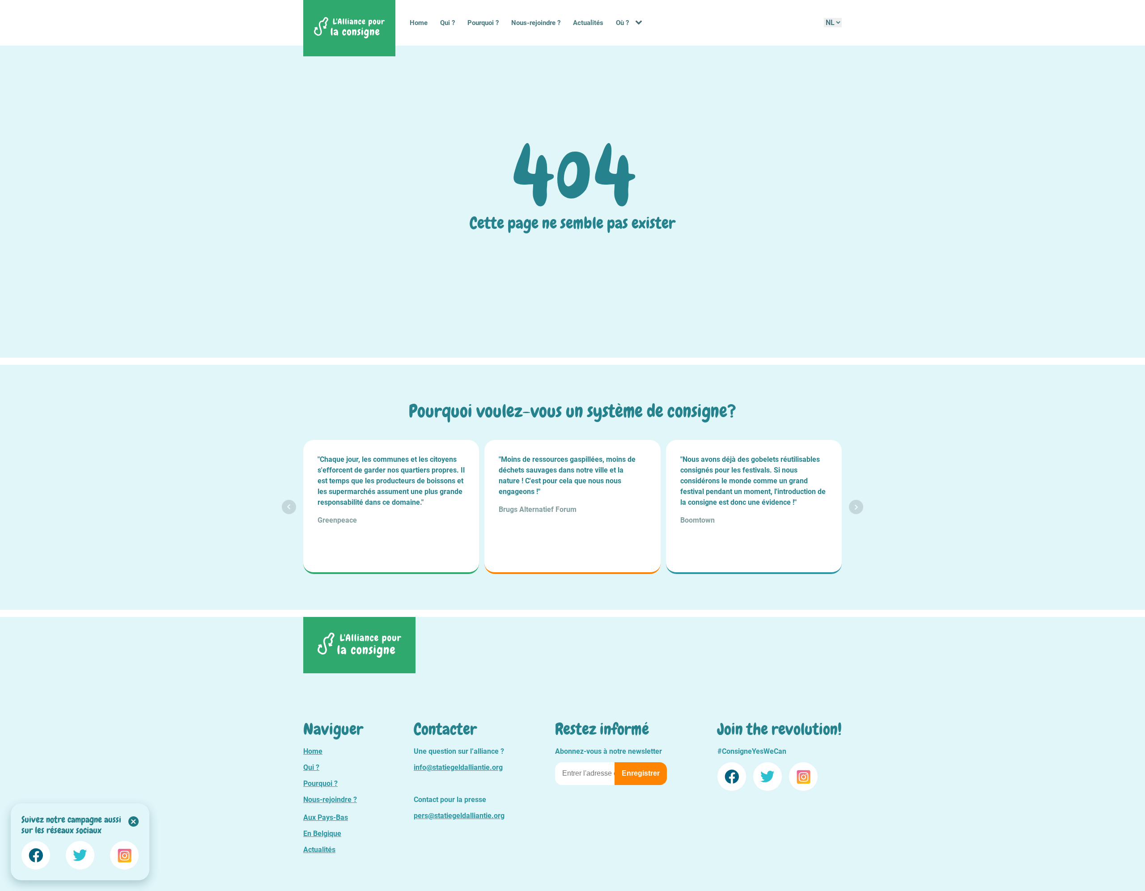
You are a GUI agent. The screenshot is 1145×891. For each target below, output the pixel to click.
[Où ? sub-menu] (640, 22)
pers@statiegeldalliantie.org (459, 815)
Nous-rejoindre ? (535, 23)
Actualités (588, 23)
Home (419, 23)
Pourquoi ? (483, 23)
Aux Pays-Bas (325, 817)
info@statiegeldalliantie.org (458, 767)
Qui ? (447, 23)
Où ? (622, 23)
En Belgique (322, 833)
